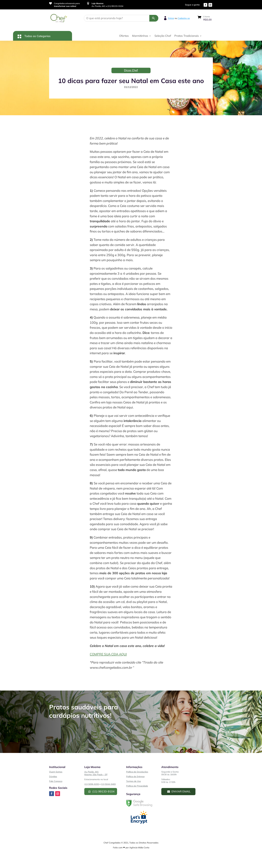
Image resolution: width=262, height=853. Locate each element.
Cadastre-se (184, 18)
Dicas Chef (131, 70)
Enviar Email (181, 791)
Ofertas (124, 36)
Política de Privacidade (137, 786)
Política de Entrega (135, 776)
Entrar (171, 18)
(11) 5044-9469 (108, 784)
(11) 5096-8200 (91, 784)
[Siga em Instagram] (210, 5)
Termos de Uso (133, 781)
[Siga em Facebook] (205, 5)
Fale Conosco (55, 781)
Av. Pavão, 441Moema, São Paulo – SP (95, 773)
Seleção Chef (163, 36)
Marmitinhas (140, 36)
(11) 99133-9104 (103, 791)
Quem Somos (55, 771)
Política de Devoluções (137, 771)
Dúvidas (53, 776)
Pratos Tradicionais (186, 36)
